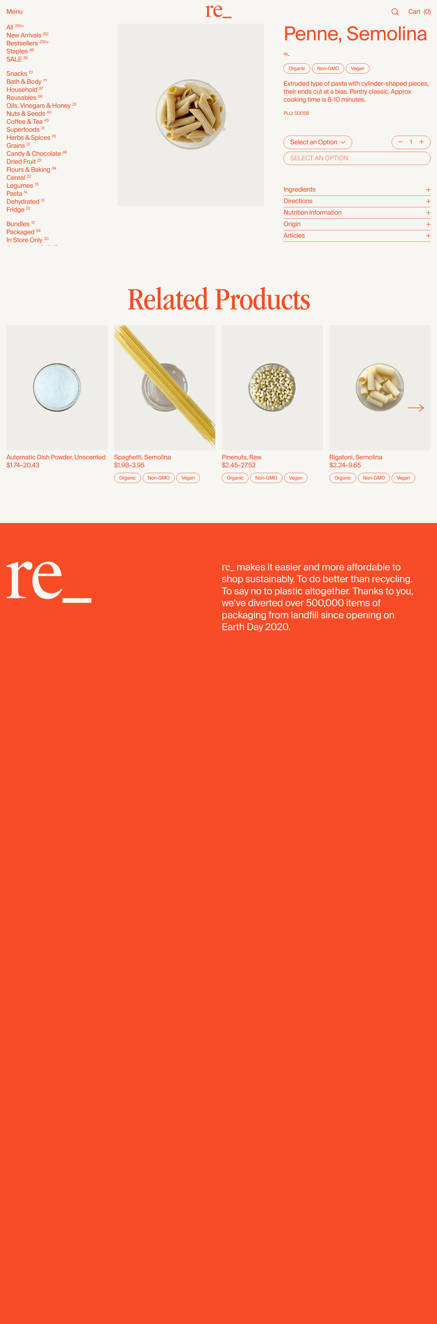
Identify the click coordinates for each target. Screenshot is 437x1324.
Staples (17, 52)
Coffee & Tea (24, 122)
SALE (14, 60)
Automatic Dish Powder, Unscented (56, 457)
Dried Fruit (21, 162)
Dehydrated (22, 202)
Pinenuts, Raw (241, 457)
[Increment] (421, 142)
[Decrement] (400, 142)
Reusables (21, 98)
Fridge (15, 210)
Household (21, 90)
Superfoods (23, 130)
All (9, 28)
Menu (14, 12)
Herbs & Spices (28, 138)
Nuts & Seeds (25, 114)
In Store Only (24, 240)
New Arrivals (23, 36)
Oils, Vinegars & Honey (38, 106)
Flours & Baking (28, 170)
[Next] (416, 407)
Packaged (20, 232)
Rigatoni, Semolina (356, 457)
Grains (15, 146)
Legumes (19, 186)
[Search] (395, 12)
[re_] (218, 11)
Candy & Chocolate (33, 154)
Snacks (16, 74)
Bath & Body (23, 82)
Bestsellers (22, 44)
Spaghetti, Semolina (142, 457)
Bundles (18, 224)
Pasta (14, 194)
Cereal (15, 178)
